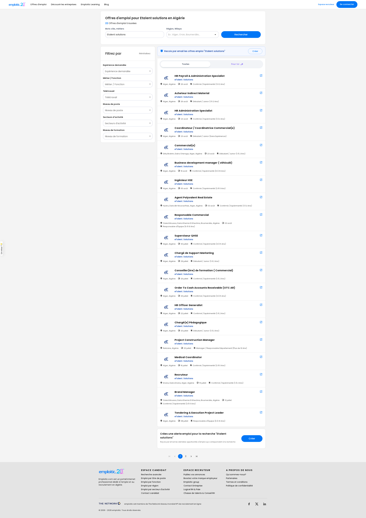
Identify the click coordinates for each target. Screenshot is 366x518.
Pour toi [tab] (235, 64)
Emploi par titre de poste (153, 478)
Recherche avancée (151, 474)
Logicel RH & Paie (192, 489)
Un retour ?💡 (1, 248)
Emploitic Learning (90, 4)
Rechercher (241, 34)
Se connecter (347, 4)
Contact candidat (150, 493)
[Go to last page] (196, 456)
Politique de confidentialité (239, 485)
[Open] (215, 35)
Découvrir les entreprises (63, 4)
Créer (255, 51)
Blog (106, 4)
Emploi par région (149, 485)
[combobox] (133, 34)
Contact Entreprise (193, 485)
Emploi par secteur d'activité (155, 489)
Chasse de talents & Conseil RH (199, 493)
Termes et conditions (236, 482)
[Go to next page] (191, 456)
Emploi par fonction (151, 482)
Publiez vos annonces (194, 474)
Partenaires (231, 478)
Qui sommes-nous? (236, 474)
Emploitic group (191, 482)
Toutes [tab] (185, 64)
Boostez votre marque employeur (200, 478)
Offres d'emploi (38, 4)
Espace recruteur (326, 4)
